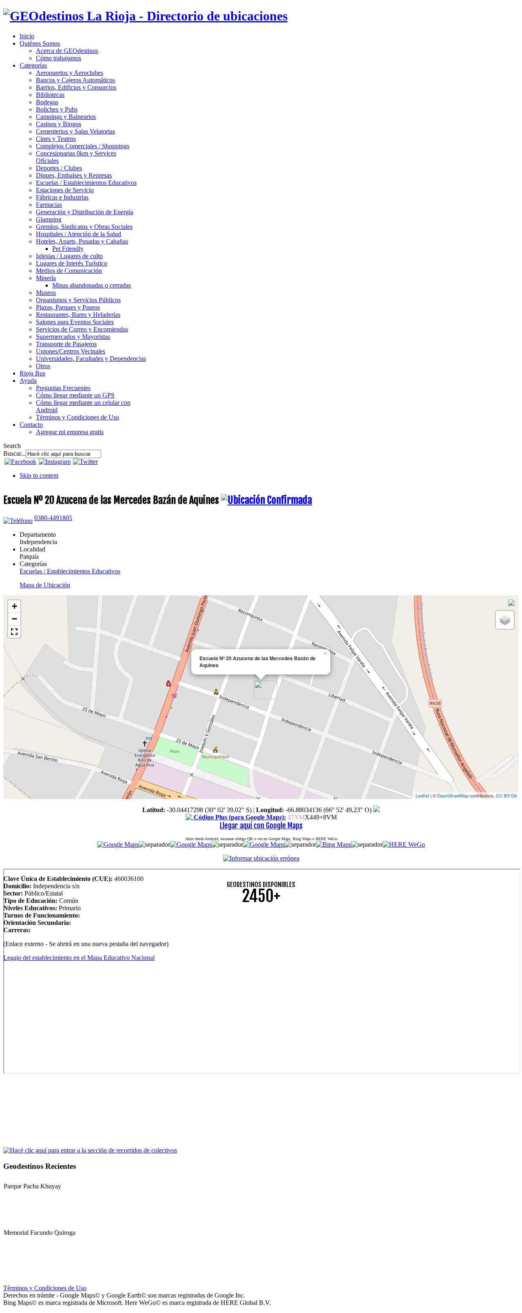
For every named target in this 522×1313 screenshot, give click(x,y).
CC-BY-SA (506, 795)
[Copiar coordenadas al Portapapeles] (376, 809)
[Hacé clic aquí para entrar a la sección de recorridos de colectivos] (90, 1149)
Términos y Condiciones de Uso (44, 1287)
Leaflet (422, 795)
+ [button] (14, 606)
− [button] (14, 619)
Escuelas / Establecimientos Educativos (70, 571)
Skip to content (39, 475)
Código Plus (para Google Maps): (239, 817)
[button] (14, 632)
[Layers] (505, 620)
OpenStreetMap (453, 795)
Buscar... (14, 453)
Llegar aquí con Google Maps (261, 825)
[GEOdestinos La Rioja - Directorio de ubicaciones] (145, 16)
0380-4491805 (53, 517)
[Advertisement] (248, 968)
